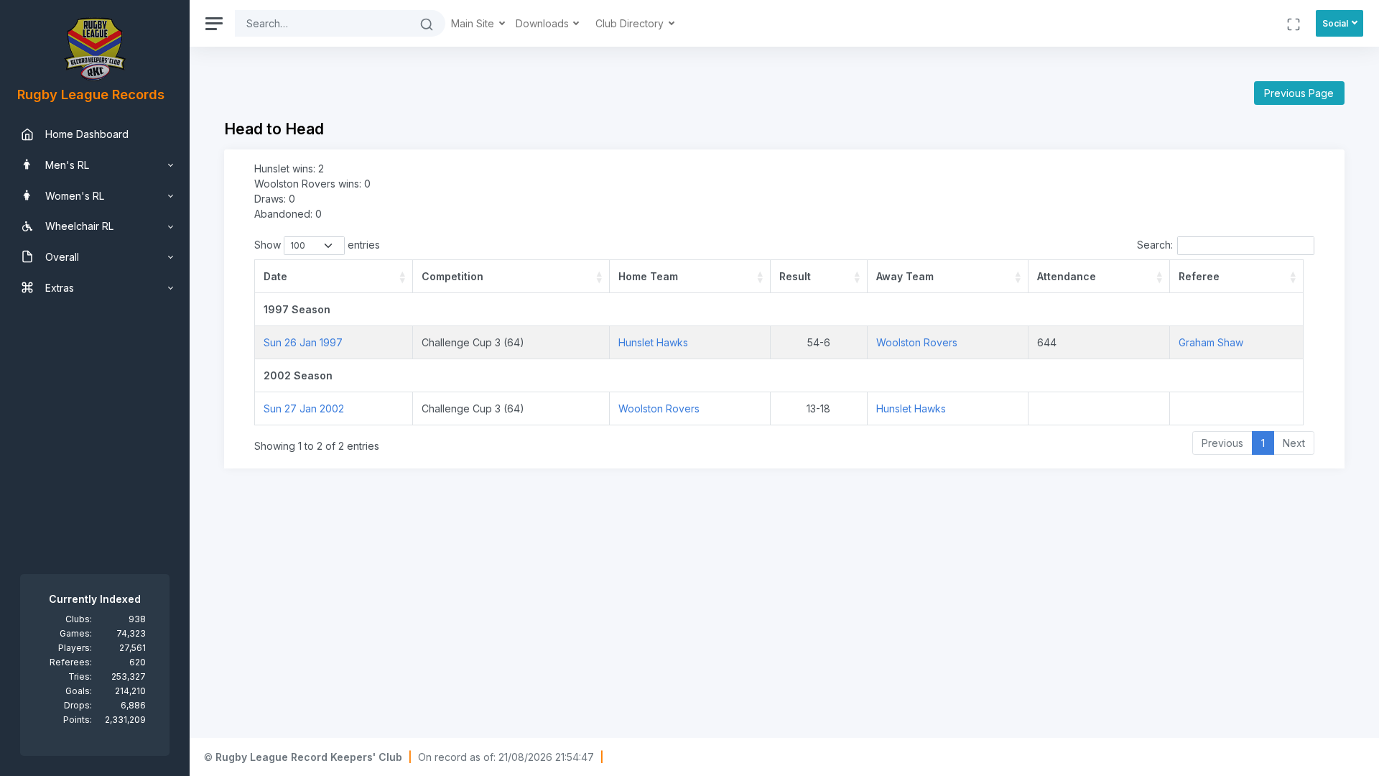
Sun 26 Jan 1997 (303, 342)
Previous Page (1299, 93)
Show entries (317, 245)
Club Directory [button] (631, 23)
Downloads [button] (544, 23)
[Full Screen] (1293, 23)
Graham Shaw (1211, 342)
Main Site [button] (474, 23)
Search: (1155, 245)
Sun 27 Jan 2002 (304, 408)
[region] (95, 388)
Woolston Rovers (916, 342)
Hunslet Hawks (653, 342)
